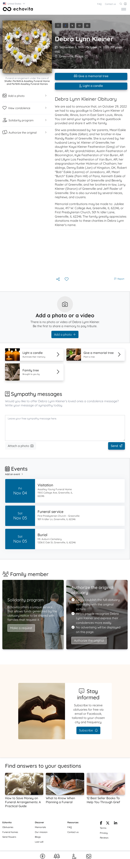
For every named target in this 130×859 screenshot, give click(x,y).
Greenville (66, 56)
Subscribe (86, 730)
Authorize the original (89, 640)
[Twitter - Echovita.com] (108, 823)
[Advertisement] (91, 253)
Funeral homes (10, 832)
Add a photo (63, 334)
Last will (39, 841)
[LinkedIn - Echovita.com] (115, 823)
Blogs (38, 836)
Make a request (21, 628)
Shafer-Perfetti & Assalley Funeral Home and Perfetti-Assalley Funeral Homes (27, 82)
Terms (103, 828)
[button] (14, 3)
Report (120, 278)
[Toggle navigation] (123, 9)
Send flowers (9, 836)
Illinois (79, 56)
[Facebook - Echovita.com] (101, 823)
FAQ (99, 4)
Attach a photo (18, 446)
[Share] (58, 279)
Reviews (104, 837)
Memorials (40, 827)
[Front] (17, 9)
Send (114, 446)
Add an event (12, 474)
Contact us (110, 4)
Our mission (41, 832)
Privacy (104, 832)
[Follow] (67, 279)
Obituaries (7, 827)
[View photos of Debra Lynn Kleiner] (27, 47)
